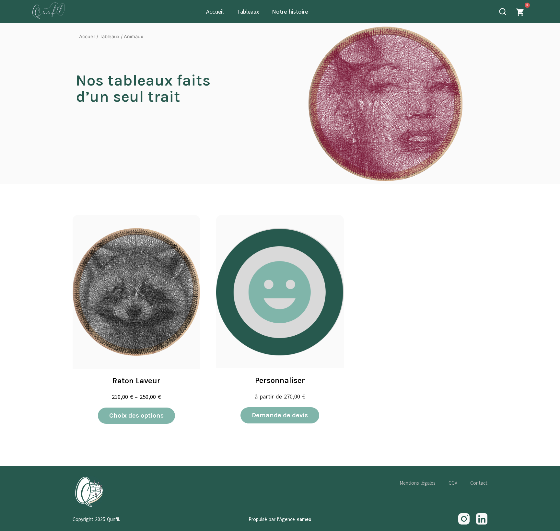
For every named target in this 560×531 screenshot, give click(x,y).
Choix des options (136, 415)
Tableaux (248, 12)
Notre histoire (290, 12)
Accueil (215, 12)
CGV (453, 483)
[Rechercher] (501, 12)
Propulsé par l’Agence (280, 519)
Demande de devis (280, 415)
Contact (478, 483)
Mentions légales (418, 483)
